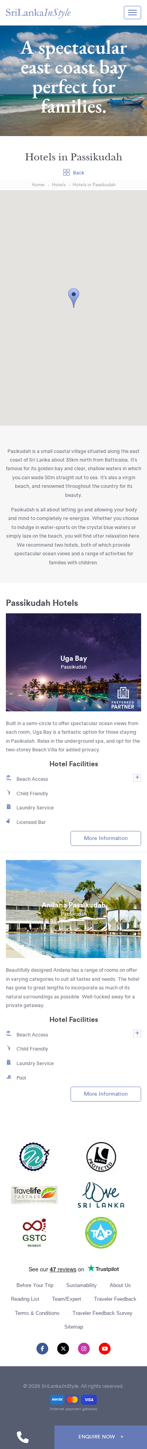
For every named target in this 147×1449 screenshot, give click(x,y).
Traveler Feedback (115, 1299)
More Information (106, 838)
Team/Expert (66, 1299)
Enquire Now (96, 1437)
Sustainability (81, 1285)
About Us (120, 1285)
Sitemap (73, 1327)
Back (78, 173)
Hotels (58, 185)
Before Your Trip (34, 1285)
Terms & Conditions (37, 1313)
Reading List (25, 1299)
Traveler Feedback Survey (102, 1313)
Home (38, 185)
